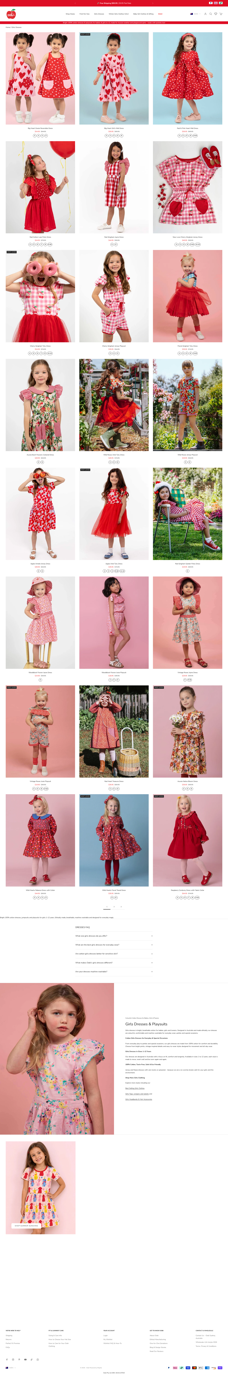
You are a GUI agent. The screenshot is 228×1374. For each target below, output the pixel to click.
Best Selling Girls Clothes (134, 1088)
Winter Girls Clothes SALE (119, 14)
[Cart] (220, 13)
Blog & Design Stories (158, 1347)
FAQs (8, 1347)
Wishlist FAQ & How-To (112, 1343)
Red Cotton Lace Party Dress (40, 237)
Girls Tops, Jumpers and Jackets (137, 1094)
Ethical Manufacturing (158, 1339)
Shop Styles (70, 14)
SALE (160, 14)
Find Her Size (84, 14)
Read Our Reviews (156, 1351)
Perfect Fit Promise (13, 1343)
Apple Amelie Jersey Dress (40, 564)
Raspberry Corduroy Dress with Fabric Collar (187, 890)
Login (105, 1335)
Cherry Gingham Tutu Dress (40, 346)
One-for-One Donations (159, 1343)
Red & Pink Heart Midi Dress (187, 128)
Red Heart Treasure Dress (114, 781)
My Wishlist (107, 1339)
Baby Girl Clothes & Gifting (143, 14)
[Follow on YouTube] (25, 1359)
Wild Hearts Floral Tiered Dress (114, 890)
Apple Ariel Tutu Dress (114, 564)
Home (8, 27)
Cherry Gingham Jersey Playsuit (114, 346)
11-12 (198, 244)
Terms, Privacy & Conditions (206, 1346)
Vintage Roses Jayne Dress (188, 672)
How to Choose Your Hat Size (60, 1339)
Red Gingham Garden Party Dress (187, 564)
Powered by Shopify (96, 1368)
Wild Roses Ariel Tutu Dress (113, 455)
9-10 (195, 136)
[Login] (205, 13)
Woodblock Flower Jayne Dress (40, 672)
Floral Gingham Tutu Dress (188, 346)
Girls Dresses (99, 14)
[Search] (210, 13)
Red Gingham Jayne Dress (114, 237)
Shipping (9, 1335)
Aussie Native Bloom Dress (188, 781)
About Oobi (154, 1335)
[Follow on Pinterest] (19, 1359)
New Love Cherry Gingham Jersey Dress (187, 237)
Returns (9, 1339)
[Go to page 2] (121, 906)
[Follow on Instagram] (13, 1359)
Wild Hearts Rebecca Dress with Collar (40, 890)
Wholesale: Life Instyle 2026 (206, 1342)
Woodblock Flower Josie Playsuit (114, 672)
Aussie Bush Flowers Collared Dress (40, 455)
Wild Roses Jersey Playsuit (188, 455)
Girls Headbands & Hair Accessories (138, 1099)
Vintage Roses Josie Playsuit (40, 781)
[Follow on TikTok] (31, 1359)
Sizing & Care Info (55, 1335)
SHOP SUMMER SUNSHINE (26, 1226)
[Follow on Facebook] (7, 1359)
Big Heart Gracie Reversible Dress (40, 128)
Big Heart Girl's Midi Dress (114, 128)
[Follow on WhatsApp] (38, 1359)
